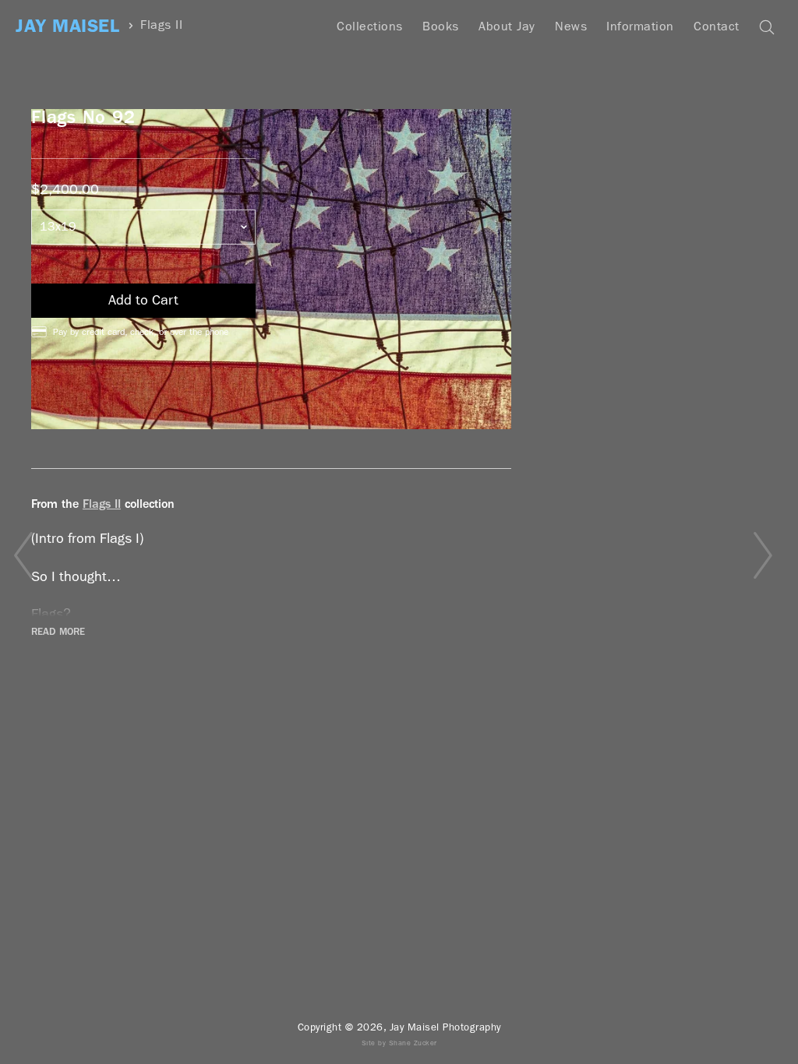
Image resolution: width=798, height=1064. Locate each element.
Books (440, 26)
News (571, 26)
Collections (370, 26)
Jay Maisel (67, 26)
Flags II (161, 25)
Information (640, 26)
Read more (58, 631)
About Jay (506, 26)
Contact (717, 26)
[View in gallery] (271, 269)
